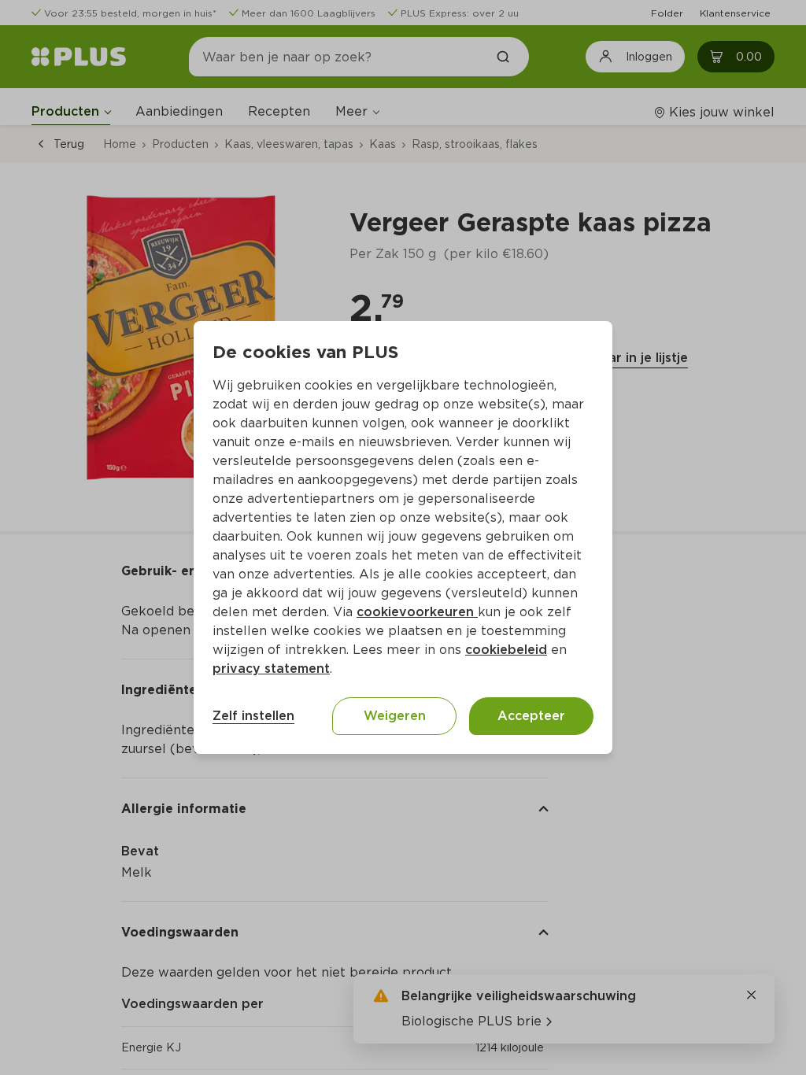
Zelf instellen (253, 715)
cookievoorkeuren (417, 611)
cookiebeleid (506, 649)
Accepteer (531, 715)
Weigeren (395, 715)
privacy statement (271, 668)
